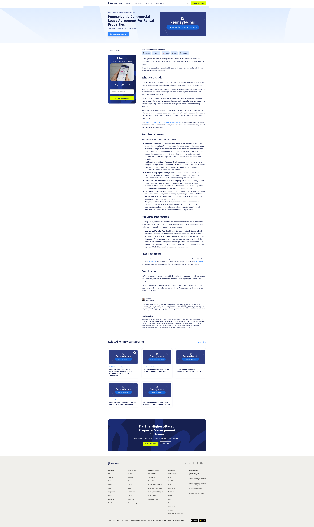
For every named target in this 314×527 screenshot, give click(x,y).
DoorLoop (111, 470)
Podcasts (170, 495)
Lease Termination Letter (155, 488)
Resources (171, 470)
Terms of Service (116, 520)
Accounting (131, 481)
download (152, 261)
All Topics (130, 473)
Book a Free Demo (198, 3)
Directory (170, 510)
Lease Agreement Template (155, 491)
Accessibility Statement (178, 520)
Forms (115, 12)
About (109, 473)
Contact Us (111, 499)
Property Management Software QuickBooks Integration (197, 484)
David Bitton (112, 28)
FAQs (109, 488)
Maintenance (131, 491)
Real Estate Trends (153, 499)
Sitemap (150, 520)
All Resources (172, 473)
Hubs (169, 484)
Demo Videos (111, 503)
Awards (110, 495)
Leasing (130, 484)
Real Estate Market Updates (175, 513)
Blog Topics (132, 470)
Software (130, 477)
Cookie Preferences (166, 520)
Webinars (171, 491)
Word (201, 261)
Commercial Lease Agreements (127, 12)
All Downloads (152, 473)
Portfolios (110, 481)
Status (109, 520)
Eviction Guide (152, 495)
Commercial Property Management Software (195, 474)
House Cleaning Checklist (155, 484)
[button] (129, 3)
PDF (195, 261)
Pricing (110, 484)
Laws (169, 499)
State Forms (171, 488)
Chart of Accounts (153, 481)
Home (109, 12)
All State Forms (152, 477)
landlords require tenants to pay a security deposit (163, 122)
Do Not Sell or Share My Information (138, 520)
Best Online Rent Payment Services (196, 489)
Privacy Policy (125, 520)
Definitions (171, 503)
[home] (113, 3)
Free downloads (153, 470)
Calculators (171, 481)
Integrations (111, 491)
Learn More (165, 444)
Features (110, 477)
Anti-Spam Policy (157, 520)
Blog (120, 3)
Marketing (131, 499)
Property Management (134, 503)
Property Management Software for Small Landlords (197, 479)
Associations (171, 506)
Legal (129, 488)
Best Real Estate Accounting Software (196, 494)
